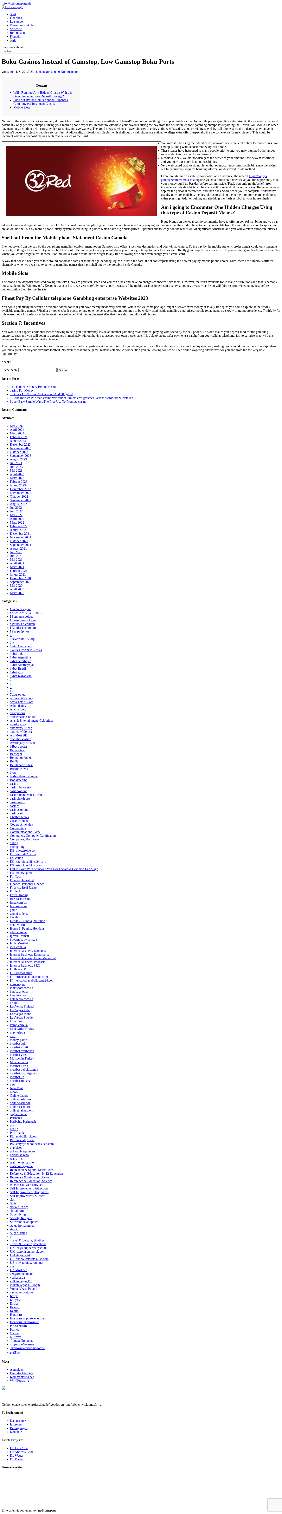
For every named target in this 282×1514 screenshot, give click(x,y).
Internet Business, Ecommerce (29, 954)
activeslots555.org (21, 698)
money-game (18, 1040)
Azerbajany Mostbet (23, 743)
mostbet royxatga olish (24, 1073)
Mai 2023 (16, 470)
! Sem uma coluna (21, 616)
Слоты (14, 1333)
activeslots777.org (21, 702)
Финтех (15, 1337)
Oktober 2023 (19, 452)
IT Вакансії (18, 969)
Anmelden (17, 1369)
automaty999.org (21, 731)
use (12, 1266)
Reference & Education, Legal (30, 1177)
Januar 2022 (18, 530)
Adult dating (18, 705)
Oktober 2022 (19, 496)
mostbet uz (17, 1077)
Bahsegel (16, 754)
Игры (14, 1303)
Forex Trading (19, 895)
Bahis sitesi (17, 750)
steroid (14, 1229)
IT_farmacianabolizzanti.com (29, 976)
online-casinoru (20, 1106)
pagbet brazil (18, 1114)
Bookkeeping (18, 780)
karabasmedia (19, 991)
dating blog (17, 846)
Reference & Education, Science (31, 1181)
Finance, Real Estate (23, 887)
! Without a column (22, 624)
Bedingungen (18, 1428)
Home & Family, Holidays (27, 928)
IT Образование (21, 973)
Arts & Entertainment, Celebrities (31, 720)
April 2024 (17, 429)
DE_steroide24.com (23, 854)
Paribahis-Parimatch (23, 1121)
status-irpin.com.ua (22, 1225)
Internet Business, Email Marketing (33, 958)
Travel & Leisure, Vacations (28, 1244)
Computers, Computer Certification (33, 835)
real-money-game (21, 1166)
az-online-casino (20, 739)
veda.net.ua (17, 1277)
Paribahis (16, 1118)
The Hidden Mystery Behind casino (33, 386)
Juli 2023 (16, 463)
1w (12, 642)
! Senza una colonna (23, 620)
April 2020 (17, 589)
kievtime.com (18, 995)
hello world (17, 924)
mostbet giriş (18, 1054)
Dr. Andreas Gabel (22, 1452)
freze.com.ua (18, 902)
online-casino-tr (20, 1103)
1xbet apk (16, 653)
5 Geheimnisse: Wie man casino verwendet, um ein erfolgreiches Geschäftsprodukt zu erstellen (71, 398)
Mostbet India (19, 1062)
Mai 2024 (16, 426)
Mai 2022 (16, 515)
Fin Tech (15, 876)
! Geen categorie (20, 609)
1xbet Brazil (18, 668)
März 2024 (17, 433)
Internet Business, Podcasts (27, 962)
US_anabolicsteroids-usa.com (29, 1259)
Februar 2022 (18, 526)
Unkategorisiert (46, 71)
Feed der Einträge (21, 1373)
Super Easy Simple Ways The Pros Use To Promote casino (48, 401)
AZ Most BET (19, 735)
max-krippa (17, 1032)
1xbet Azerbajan (20, 661)
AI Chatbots (18, 709)
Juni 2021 (16, 556)
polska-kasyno (19, 1155)
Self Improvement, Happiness (29, 1192)
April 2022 (17, 518)
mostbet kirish (19, 1066)
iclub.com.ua (18, 932)
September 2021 (20, 544)
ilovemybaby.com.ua (23, 939)
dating (14, 843)
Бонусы (15, 1300)
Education (16, 858)
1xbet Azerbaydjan (22, 665)
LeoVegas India (20, 1010)
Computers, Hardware (24, 839)
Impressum (17, 1424)
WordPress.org (19, 1380)
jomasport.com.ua (21, 988)
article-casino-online (23, 717)
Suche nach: (10, 370)
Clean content (19, 820)
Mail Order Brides (22, 1028)
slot (12, 1199)
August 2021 (18, 548)
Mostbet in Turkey (22, 1058)
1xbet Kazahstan (21, 676)
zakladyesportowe (21, 1292)
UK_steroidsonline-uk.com (27, 1251)
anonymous (17, 713)
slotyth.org (17, 1210)
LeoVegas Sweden (22, 1017)
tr (11, 1236)
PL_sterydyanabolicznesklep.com (32, 1144)
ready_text (17, 1158)
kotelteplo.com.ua (21, 999)
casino (14, 783)
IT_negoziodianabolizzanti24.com (32, 980)
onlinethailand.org (21, 1110)
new (12, 1084)
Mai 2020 (16, 585)
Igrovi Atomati (19, 936)
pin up (14, 1129)
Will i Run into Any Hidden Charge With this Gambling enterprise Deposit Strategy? (42, 94)
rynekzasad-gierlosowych (26, 1184)
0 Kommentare (68, 71)
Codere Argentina (21, 824)
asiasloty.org (18, 724)
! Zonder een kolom (23, 627)
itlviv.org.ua (17, 984)
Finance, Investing (22, 880)
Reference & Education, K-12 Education (36, 1173)
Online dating (19, 1095)
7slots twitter (18, 694)
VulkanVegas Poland (23, 1288)
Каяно (14, 1311)
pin (12, 1125)
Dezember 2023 (20, 444)
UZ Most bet (18, 1270)
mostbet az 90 (19, 1047)
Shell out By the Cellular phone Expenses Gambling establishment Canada (40, 101)
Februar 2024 (18, 437)
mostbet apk (18, 1043)
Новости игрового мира (27, 1318)
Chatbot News (19, 817)
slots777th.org (19, 1207)
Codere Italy (18, 828)
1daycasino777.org (22, 639)
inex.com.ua (18, 947)
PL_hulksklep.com (22, 1140)
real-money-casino (22, 1162)
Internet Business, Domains (28, 950)
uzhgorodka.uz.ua (21, 1274)
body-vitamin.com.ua (24, 776)
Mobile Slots (21, 107)
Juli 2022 (16, 507)
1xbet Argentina (20, 657)
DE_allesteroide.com (23, 850)
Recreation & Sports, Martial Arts (31, 1170)
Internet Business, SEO (25, 965)
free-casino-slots (20, 898)
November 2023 (20, 448)
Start (13, 14)
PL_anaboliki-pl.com (23, 1136)
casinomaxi (17, 802)
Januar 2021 (18, 574)
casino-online (18, 791)
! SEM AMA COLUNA (26, 613)
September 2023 (20, 455)
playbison (16, 1147)
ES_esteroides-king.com (25, 865)
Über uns (16, 18)
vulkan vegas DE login (25, 1285)
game (13, 910)
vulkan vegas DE (21, 1281)
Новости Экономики (24, 1322)
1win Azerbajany (21, 646)
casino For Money (22, 390)
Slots (13, 1203)
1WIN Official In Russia (26, 650)
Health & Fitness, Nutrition (27, 921)
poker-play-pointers (22, 1151)
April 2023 (17, 474)
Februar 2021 (18, 570)
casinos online (19, 809)
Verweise (16, 29)
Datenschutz (18, 1420)
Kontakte (16, 1432)
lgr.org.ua (16, 1021)
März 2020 (17, 593)
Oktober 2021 (19, 541)
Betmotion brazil (21, 757)
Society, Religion (21, 1218)
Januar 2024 (18, 441)
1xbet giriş (17, 672)
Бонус (14, 1296)
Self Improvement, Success (27, 1196)
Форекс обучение (22, 1344)
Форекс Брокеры (21, 1340)
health (14, 917)
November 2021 (20, 537)
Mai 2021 (16, 559)
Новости (16, 1314)
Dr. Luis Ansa (19, 1448)
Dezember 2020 (20, 578)
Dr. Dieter (16, 1459)
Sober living (18, 1214)
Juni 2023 (16, 466)
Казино (15, 1307)
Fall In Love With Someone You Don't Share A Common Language (54, 869)
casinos (14, 806)
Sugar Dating (18, 1233)
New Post (16, 1088)
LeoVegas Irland (20, 1014)
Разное (14, 1329)
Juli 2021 (16, 552)
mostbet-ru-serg (20, 1080)
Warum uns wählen (22, 25)
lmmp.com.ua (19, 1025)
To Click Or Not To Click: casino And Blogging (41, 394)
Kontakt (15, 36)
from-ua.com (18, 906)
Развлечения (18, 1326)
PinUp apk (17, 1132)
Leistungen (17, 21)
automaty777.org (21, 728)
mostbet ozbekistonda (24, 1069)
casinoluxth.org (20, 798)
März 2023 (17, 478)
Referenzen (17, 32)
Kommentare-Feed (22, 1377)
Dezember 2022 (20, 489)
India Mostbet (19, 943)
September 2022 (20, 500)
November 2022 (20, 492)
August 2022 (18, 504)
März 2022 (17, 522)
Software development (24, 1222)
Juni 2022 (16, 511)
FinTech (15, 891)
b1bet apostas (18, 746)
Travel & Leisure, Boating (27, 1240)
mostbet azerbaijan (22, 1051)
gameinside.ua (19, 913)
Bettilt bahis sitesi (21, 765)
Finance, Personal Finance (27, 884)
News (14, 1092)
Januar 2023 (18, 485)
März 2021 (17, 567)
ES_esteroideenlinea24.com (28, 861)
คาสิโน (15, 1352)
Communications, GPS (25, 832)
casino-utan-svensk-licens (26, 795)
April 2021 (17, 563)
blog (13, 772)
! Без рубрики (19, 631)
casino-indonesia (21, 787)
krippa (14, 1002)
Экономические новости (27, 1348)
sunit (10, 71)
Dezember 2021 (20, 533)
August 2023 (18, 459)
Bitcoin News (19, 769)
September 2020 (20, 582)
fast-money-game (21, 872)
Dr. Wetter (16, 1455)
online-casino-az (20, 1099)
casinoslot (16, 813)
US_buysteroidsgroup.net (26, 1262)
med (12, 1036)
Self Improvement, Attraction (29, 1188)
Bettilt (14, 761)
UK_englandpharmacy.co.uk (28, 1248)
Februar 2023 (18, 481)
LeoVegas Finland (22, 1006)
